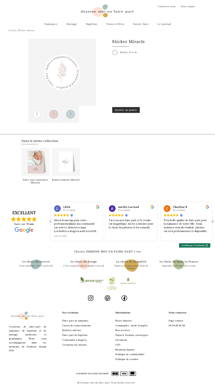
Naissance (51, 24)
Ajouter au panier (126, 109)
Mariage (71, 24)
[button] (212, 221)
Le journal (164, 24)
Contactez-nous (167, 6)
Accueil (12, 30)
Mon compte (188, 6)
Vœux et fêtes (115, 24)
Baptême (92, 24)
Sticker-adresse (26, 30)
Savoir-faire (141, 24)
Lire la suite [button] (60, 235)
